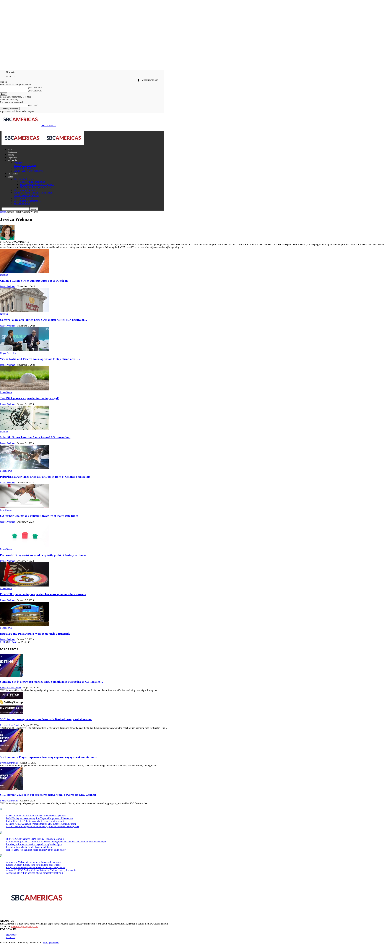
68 (4, 642)
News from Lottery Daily (28, 855)
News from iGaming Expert (29, 832)
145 (14, 642)
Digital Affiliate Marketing (32, 181)
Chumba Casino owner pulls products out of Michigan (34, 280)
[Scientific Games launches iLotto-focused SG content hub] (24, 429)
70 (9, 642)
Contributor (12, 763)
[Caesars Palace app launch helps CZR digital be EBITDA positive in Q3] (24, 311)
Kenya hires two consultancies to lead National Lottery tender (35, 867)
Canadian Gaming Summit (26, 195)
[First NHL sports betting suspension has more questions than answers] (24, 585)
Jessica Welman (7, 286)
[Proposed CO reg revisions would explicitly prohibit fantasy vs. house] (24, 546)
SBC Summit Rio (22, 203)
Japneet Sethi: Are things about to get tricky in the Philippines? (36, 849)
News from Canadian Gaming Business (37, 809)
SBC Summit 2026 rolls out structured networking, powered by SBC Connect (48, 794)
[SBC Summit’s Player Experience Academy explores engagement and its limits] (11, 751)
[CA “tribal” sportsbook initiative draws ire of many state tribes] (24, 507)
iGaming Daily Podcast (25, 165)
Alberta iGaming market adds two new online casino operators (36, 815)
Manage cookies (51, 942)
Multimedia (12, 160)
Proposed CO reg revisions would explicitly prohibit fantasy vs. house (43, 555)
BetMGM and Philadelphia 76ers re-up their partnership (35, 633)
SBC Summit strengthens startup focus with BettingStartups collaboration (46, 719)
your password (35, 90)
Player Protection (8, 353)
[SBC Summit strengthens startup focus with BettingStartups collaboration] (11, 713)
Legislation (12, 157)
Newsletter (11, 72)
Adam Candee (14, 687)
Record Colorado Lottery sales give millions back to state (33, 864)
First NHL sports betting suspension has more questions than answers (43, 594)
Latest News (6, 392)
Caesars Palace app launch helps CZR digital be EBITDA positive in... (43, 319)
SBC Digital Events (23, 179)
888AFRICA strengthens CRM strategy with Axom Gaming (35, 839)
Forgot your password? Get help (15, 97)
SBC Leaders (13, 174)
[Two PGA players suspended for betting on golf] (24, 389)
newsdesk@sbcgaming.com (24, 926)
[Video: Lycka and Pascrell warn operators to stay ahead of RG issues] (24, 350)
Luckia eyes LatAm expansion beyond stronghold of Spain (34, 844)
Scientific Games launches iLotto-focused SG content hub (35, 437)
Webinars (18, 162)
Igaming (11, 155)
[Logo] (22, 144)
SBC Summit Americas (25, 190)
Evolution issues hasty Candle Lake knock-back (29, 847)
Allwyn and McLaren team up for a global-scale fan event (33, 862)
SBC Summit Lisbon (24, 198)
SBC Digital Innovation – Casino (35, 187)
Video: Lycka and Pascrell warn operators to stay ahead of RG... (40, 359)
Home (10, 149)
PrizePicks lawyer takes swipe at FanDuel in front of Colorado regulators (45, 476)
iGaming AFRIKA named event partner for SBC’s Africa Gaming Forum (41, 823)
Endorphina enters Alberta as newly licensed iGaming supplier (35, 821)
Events (10, 176)
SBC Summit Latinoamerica (27, 201)
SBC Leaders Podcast (24, 168)
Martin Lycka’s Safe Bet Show (28, 171)
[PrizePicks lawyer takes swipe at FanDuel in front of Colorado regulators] (24, 468)
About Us (10, 76)
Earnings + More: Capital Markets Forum (33, 192)
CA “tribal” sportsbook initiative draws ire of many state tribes (39, 515)
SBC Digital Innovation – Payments (37, 184)
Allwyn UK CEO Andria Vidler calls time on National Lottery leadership (41, 870)
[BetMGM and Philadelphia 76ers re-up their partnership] (24, 625)
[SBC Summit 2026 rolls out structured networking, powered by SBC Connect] (11, 789)
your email (33, 105)
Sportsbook (12, 152)
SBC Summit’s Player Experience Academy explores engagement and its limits (48, 757)
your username (35, 87)
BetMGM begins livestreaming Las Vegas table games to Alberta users (39, 818)
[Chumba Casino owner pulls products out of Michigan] (24, 272)
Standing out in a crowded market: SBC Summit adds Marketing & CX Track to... (51, 681)
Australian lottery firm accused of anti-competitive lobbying (34, 873)
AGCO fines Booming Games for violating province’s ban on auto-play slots (42, 826)
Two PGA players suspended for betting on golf (29, 398)
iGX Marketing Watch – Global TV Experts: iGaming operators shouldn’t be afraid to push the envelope (56, 841)
